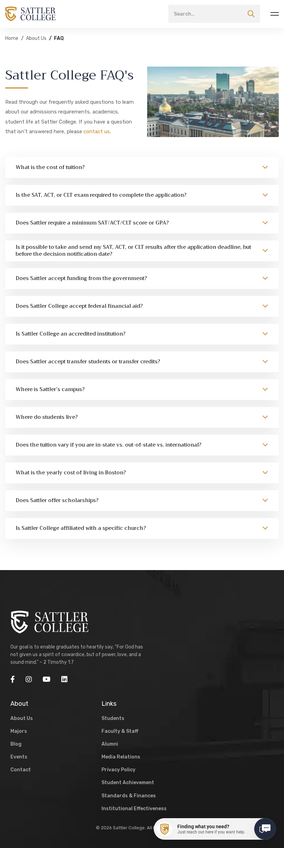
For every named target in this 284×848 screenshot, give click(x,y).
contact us (96, 131)
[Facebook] (12, 679)
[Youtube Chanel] (46, 679)
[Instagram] (28, 679)
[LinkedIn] (64, 679)
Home (11, 38)
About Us (36, 38)
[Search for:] (214, 14)
